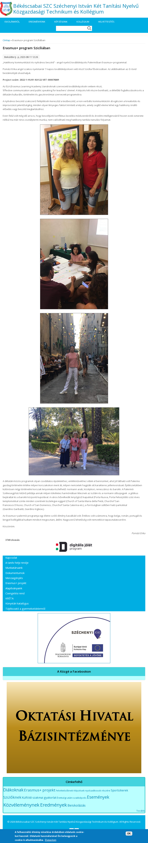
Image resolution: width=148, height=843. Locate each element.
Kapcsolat (11, 557)
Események (98, 797)
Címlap (6, 40)
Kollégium (83, 21)
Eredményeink (37, 21)
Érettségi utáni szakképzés (71, 797)
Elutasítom (50, 840)
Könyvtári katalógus (17, 603)
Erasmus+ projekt (15, 583)
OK (129, 833)
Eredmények (53, 805)
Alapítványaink (13, 588)
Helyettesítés (106, 21)
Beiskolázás (77, 805)
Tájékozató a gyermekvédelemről (25, 608)
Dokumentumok (15, 573)
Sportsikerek (119, 790)
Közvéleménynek (21, 805)
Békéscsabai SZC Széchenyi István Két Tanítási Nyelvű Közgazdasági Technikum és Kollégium (76, 8)
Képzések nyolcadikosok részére (92, 790)
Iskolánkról (12, 21)
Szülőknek (12, 797)
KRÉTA (9, 598)
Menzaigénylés (14, 578)
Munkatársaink (14, 567)
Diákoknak (13, 790)
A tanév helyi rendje (17, 562)
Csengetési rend (15, 593)
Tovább (140, 810)
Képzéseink (61, 21)
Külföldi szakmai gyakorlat (39, 798)
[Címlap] (6, 9)
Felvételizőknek (64, 790)
